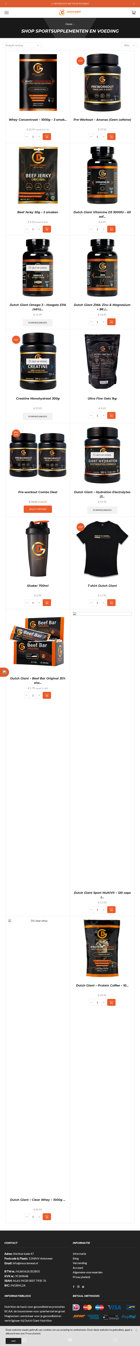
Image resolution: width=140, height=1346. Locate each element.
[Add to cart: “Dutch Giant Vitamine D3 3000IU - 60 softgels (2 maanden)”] (111, 229)
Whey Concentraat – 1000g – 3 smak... (38, 119)
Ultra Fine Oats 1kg (102, 398)
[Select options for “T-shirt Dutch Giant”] (111, 602)
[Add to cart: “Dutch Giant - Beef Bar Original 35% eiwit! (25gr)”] (47, 695)
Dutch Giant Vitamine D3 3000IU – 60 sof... (102, 214)
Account (78, 1267)
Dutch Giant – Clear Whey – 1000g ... (37, 1200)
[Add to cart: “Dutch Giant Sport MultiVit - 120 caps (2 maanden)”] (111, 909)
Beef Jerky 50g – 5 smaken (37, 212)
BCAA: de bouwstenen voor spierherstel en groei (34, 1311)
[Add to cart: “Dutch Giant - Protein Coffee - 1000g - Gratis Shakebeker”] (111, 1002)
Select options (37, 509)
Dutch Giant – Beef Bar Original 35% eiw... (37, 681)
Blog (76, 1258)
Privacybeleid (81, 1277)
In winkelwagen (37, 322)
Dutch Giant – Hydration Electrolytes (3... (102, 494)
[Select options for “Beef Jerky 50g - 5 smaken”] (47, 229)
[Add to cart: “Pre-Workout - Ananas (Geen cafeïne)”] (111, 136)
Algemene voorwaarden (87, 1272)
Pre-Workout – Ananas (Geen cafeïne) (102, 119)
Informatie (79, 1253)
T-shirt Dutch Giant (102, 585)
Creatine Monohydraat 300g (38, 398)
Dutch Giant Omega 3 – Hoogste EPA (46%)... (38, 307)
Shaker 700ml (37, 585)
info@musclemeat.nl (25, 1263)
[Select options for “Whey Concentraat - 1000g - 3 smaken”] (47, 136)
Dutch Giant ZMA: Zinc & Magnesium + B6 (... (102, 307)
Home (69, 23)
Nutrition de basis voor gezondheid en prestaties (34, 1306)
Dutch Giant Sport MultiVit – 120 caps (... (102, 895)
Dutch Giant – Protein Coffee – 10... (102, 985)
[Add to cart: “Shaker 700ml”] (47, 602)
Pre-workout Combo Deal (37, 492)
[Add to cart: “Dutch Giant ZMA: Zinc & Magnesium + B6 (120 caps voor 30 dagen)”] (111, 321)
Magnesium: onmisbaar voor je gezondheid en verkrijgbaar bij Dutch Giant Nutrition (32, 1318)
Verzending (80, 1263)
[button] (6, 3)
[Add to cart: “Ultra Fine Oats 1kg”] (111, 415)
